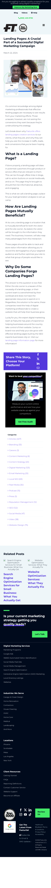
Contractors (8, 705)
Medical (7, 721)
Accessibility (39, 834)
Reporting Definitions (12, 784)
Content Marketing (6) (19, 456)
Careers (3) (14, 450)
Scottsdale (8, 748)
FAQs (6, 779)
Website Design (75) (18, 525)
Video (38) (14, 519)
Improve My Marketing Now (25, 7)
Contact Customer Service (14, 787)
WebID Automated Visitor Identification (20, 658)
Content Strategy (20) (19, 462)
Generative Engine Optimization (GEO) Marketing (24, 674)
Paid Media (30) (16, 485)
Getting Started (10, 775)
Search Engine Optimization (15, 670)
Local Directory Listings (13, 678)
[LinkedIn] (38, 363)
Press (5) (13, 496)
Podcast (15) (14, 491)
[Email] (38, 368)
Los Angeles (9, 756)
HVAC (6, 713)
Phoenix (7, 744)
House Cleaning (10, 709)
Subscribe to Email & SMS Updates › (25, 838)
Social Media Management (15, 666)
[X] (38, 359)
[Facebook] (38, 354)
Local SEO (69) (16, 479)
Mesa (6, 752)
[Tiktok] (30, 814)
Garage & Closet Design (13, 697)
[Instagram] (20, 814)
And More (8, 729)
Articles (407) (15, 439)
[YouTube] (25, 814)
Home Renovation (11, 701)
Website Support (10, 792)
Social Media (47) (17, 513)
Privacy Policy (40, 832)
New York (7, 760)
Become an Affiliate (12, 796)
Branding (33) (15, 445)
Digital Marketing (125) (19, 468)
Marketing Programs (12, 650)
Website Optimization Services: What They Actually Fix (37, 579)
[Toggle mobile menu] (44, 25)
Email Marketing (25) (18, 473)
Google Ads (8, 654)
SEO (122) (13, 508)
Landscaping (9, 725)
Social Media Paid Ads (13, 662)
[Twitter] (25, 810)
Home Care (8, 717)
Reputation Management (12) (23, 502)
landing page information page (20, 340)
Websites (7, 682)
